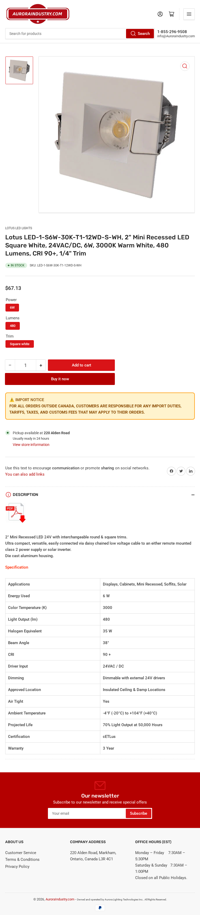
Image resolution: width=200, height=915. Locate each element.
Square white (19, 344)
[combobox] (80, 33)
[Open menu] (189, 14)
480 (12, 326)
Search (144, 33)
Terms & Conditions (22, 859)
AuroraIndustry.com (60, 899)
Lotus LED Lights (18, 228)
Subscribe (138, 813)
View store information (31, 445)
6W (12, 307)
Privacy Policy (17, 866)
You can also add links (25, 474)
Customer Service (20, 852)
